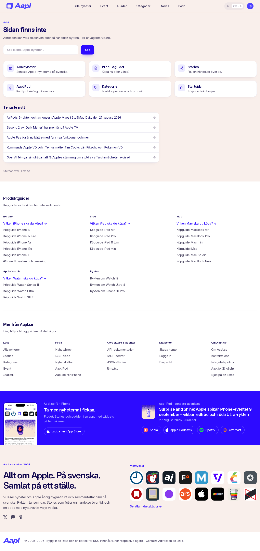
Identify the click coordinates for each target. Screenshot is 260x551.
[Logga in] (250, 6)
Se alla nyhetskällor (146, 506)
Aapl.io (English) (222, 368)
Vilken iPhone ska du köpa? (25, 223)
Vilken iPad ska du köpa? (110, 223)
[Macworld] (201, 477)
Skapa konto (168, 349)
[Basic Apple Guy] (234, 494)
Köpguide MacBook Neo (194, 261)
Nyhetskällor (64, 362)
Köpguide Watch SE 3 (18, 297)
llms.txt (25, 171)
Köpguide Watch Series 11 (21, 285)
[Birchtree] (169, 494)
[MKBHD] (250, 494)
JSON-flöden (116, 362)
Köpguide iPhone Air (17, 242)
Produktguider (16, 198)
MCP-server (116, 356)
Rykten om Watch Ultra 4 (107, 285)
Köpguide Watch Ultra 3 (19, 291)
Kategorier (143, 6)
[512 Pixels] (152, 494)
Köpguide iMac (187, 249)
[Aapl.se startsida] (11, 541)
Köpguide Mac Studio (192, 255)
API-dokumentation (120, 349)
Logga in (165, 356)
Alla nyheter (83, 6)
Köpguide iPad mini (103, 249)
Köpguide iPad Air (102, 230)
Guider (122, 6)
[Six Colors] (234, 477)
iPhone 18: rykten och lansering (24, 261)
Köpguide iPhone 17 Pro (19, 236)
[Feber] (185, 477)
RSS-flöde (62, 356)
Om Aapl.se (219, 349)
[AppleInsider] (169, 477)
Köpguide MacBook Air (193, 230)
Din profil (165, 362)
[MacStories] (136, 494)
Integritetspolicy (222, 362)
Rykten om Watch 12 (104, 278)
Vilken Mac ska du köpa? (197, 223)
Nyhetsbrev (63, 349)
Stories (164, 6)
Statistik (8, 375)
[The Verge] (217, 477)
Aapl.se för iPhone (68, 375)
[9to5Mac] (136, 477)
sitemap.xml (11, 171)
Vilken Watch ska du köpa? (24, 278)
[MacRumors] (152, 477)
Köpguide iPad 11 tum (104, 242)
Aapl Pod (61, 368)
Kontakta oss (220, 356)
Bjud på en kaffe (222, 375)
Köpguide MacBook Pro (193, 236)
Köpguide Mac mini (190, 242)
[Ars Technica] (185, 494)
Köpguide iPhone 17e (17, 249)
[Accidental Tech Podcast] (217, 494)
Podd (181, 6)
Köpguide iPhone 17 (16, 230)
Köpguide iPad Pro (103, 236)
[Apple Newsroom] (201, 494)
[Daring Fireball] (250, 477)
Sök (87, 49)
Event (104, 6)
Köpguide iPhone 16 (16, 255)
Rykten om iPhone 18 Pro (107, 291)
